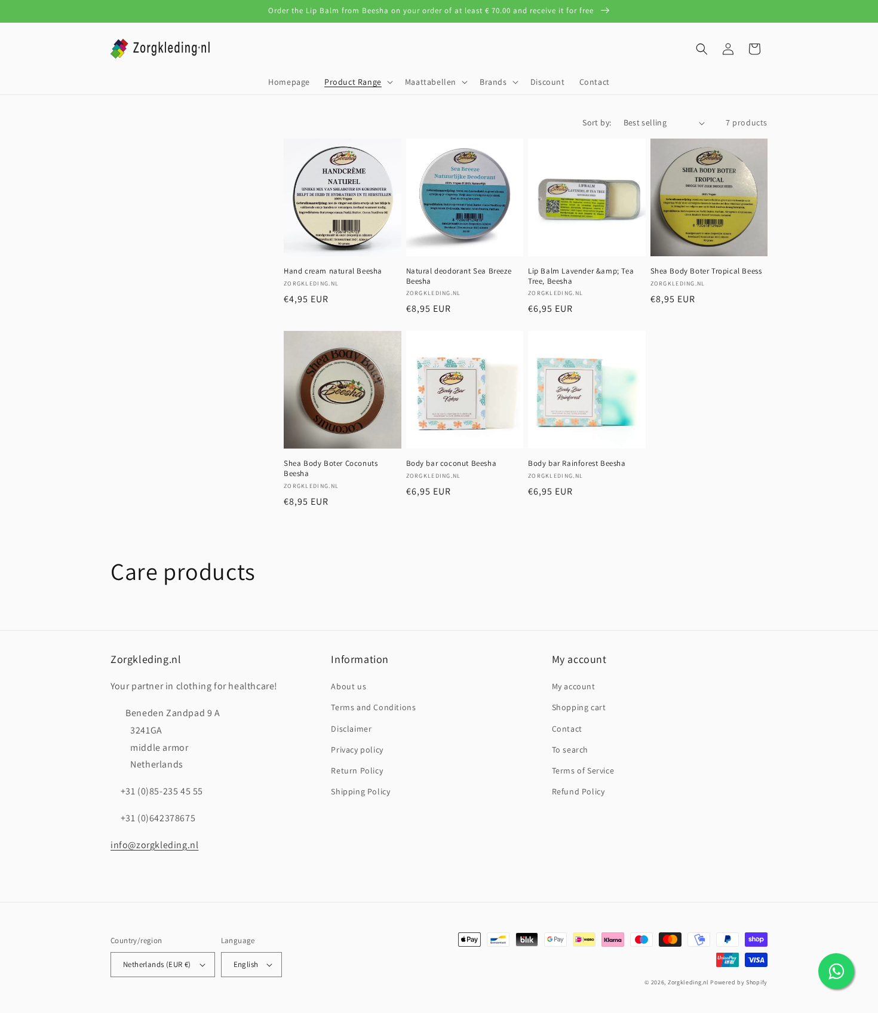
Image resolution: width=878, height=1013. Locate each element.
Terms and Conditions (373, 707)
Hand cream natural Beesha (333, 271)
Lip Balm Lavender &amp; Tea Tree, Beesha (581, 276)
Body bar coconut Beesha (451, 463)
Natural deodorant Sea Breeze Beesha (459, 276)
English (246, 964)
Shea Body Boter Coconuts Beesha (330, 468)
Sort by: (596, 122)
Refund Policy (578, 791)
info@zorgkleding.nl (154, 845)
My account (573, 686)
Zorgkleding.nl (688, 982)
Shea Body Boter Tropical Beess (706, 271)
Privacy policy (357, 749)
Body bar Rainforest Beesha (577, 463)
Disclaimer (351, 728)
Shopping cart (579, 707)
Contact (567, 728)
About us (348, 686)
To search (570, 749)
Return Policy (357, 770)
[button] (357, 81)
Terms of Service (583, 770)
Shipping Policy (360, 791)
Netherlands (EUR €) (157, 964)
